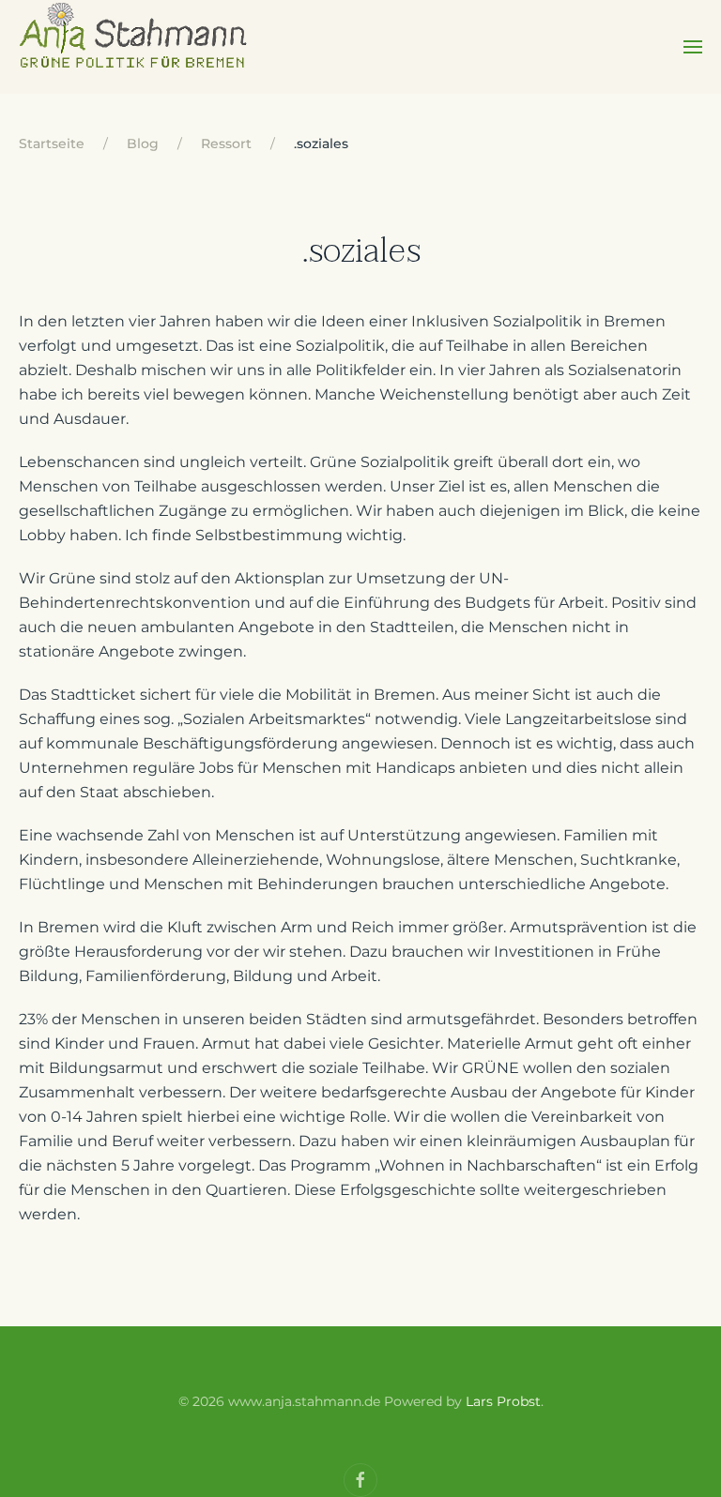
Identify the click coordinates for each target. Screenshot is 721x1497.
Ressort (226, 143)
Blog (143, 143)
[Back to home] (134, 47)
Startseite (51, 143)
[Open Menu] (692, 46)
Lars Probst (503, 1401)
